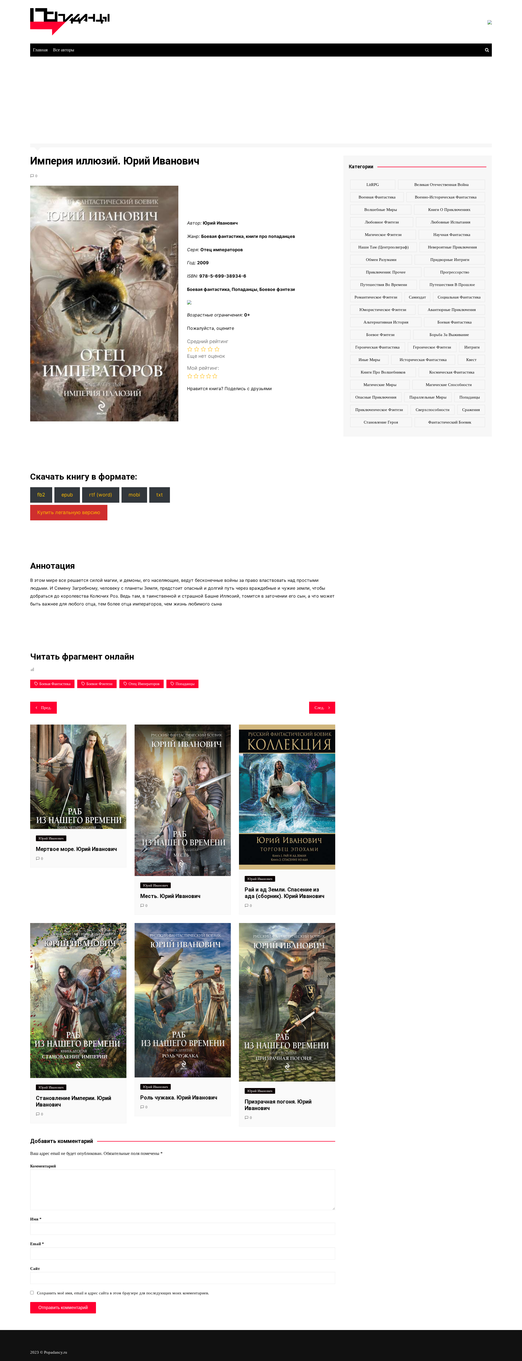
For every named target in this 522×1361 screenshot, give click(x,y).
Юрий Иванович (51, 838)
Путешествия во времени (383, 284)
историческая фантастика (423, 360)
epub (67, 495)
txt (159, 495)
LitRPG (372, 184)
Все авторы (63, 50)
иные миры (369, 360)
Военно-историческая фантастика (446, 197)
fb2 (41, 495)
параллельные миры (427, 397)
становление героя (381, 422)
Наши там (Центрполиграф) (383, 247)
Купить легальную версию (68, 512)
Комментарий (43, 1166)
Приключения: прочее (386, 272)
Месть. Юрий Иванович (170, 896)
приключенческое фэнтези (379, 410)
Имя (36, 1219)
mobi (134, 495)
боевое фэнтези (99, 684)
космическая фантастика (451, 372)
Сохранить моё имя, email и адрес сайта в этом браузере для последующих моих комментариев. (123, 1293)
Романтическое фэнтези (376, 297)
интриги (472, 347)
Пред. (46, 708)
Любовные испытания (450, 222)
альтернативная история (385, 322)
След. (319, 708)
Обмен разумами (381, 259)
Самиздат (417, 297)
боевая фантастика (54, 684)
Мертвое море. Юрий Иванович (76, 849)
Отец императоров (144, 684)
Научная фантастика (451, 234)
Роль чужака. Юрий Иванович (178, 1097)
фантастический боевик (449, 422)
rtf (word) (100, 495)
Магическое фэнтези (383, 234)
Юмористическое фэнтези (382, 309)
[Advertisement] (261, 97)
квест (471, 360)
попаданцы (185, 684)
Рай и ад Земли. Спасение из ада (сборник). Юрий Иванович (284, 892)
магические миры (379, 385)
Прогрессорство (454, 272)
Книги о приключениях (449, 209)
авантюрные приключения (452, 309)
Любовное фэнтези (382, 222)
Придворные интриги (449, 259)
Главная (40, 50)
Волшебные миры (380, 209)
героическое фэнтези (432, 347)
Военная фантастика (377, 197)
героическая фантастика (377, 347)
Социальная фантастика (459, 297)
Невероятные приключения (452, 247)
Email (37, 1244)
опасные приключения (375, 397)
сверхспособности (432, 410)
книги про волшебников (383, 372)
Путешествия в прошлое (452, 284)
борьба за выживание (449, 335)
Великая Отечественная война (441, 184)
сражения (471, 410)
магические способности (449, 385)
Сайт (35, 1268)
